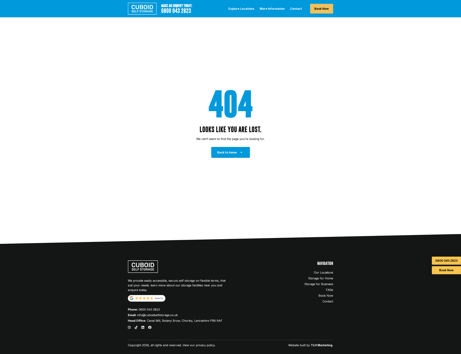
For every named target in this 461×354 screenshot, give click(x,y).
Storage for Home (320, 278)
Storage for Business (318, 284)
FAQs (329, 290)
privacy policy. (205, 345)
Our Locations (323, 272)
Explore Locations (241, 8)
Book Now (326, 295)
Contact (296, 8)
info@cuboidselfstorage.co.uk (157, 315)
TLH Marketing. (322, 345)
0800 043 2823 (149, 309)
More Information (272, 8)
